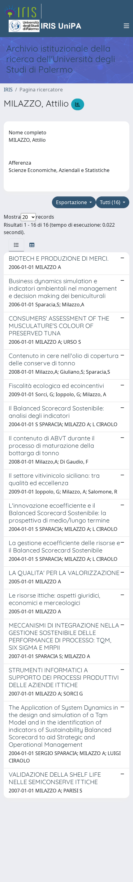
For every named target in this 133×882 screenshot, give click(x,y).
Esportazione (72, 202)
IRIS (8, 89)
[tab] (16, 244)
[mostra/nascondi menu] (126, 26)
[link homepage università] (45, 26)
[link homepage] (22, 11)
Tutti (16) (111, 202)
